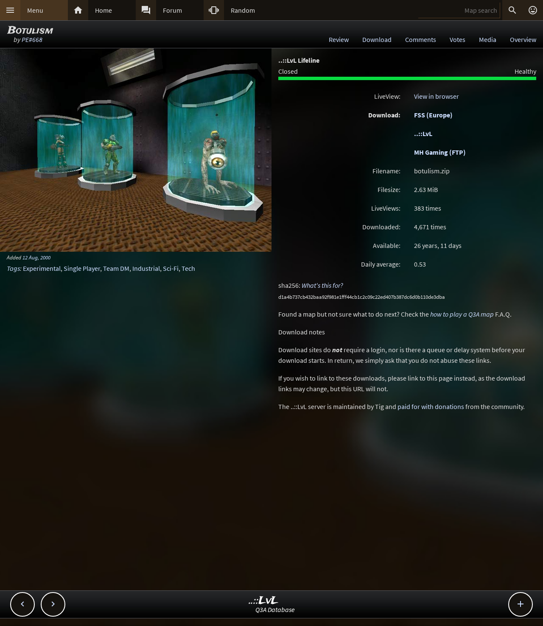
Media (487, 39)
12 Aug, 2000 (36, 257)
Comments (420, 39)
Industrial (146, 268)
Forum (172, 10)
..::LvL (423, 133)
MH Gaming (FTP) (440, 152)
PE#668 (32, 39)
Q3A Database (275, 609)
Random (243, 10)
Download (377, 39)
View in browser (436, 96)
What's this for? (322, 285)
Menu (35, 10)
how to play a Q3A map (462, 314)
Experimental (42, 268)
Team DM (116, 268)
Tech (188, 268)
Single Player (82, 268)
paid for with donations (430, 406)
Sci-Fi (171, 268)
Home (103, 10)
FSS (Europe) (433, 115)
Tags (13, 268)
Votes (457, 39)
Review (339, 39)
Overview (523, 39)
